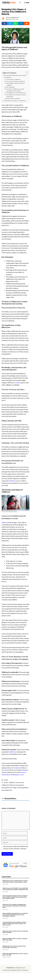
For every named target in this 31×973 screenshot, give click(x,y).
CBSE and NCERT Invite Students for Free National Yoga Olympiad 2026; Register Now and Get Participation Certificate (15, 915)
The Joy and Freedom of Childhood (16, 81)
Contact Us (25, 970)
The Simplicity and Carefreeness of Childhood (16, 84)
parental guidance (23, 787)
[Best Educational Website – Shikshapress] (9, 2)
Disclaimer (13, 970)
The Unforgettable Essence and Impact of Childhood (15, 76)
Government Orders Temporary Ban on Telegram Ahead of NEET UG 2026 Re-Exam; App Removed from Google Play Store (14, 897)
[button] (20, 2)
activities (17, 382)
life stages (13, 787)
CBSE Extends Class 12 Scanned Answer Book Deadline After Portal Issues (13, 947)
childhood (12, 752)
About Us (19, 970)
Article (6, 780)
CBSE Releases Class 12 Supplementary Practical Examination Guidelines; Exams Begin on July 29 (15, 881)
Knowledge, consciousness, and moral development (16, 95)
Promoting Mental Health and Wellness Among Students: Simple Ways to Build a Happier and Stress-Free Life (14, 924)
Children (4, 522)
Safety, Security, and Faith (13, 98)
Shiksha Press (15, 17)
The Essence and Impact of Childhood (15, 100)
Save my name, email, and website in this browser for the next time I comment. (15, 848)
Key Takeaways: (11, 87)
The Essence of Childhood (13, 79)
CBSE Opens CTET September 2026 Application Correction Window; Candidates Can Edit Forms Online (14, 906)
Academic (12, 481)
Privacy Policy (6, 970)
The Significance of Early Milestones (16, 92)
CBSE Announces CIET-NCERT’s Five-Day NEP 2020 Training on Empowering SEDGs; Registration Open (15, 889)
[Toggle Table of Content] (26, 73)
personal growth (7, 790)
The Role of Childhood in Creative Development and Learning (15, 90)
